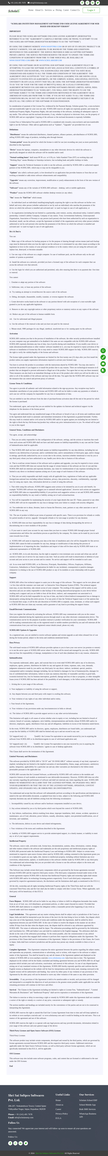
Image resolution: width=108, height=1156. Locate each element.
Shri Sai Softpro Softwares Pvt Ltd (49, 1153)
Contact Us (75, 10)
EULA (58, 1118)
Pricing (59, 10)
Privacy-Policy (62, 1114)
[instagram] (87, 3)
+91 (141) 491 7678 (18, 3)
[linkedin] (92, 3)
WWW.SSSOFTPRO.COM (51, 47)
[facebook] (82, 3)
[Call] (103, 357)
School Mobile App (87, 1105)
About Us (39, 10)
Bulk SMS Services (87, 1109)
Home (30, 10)
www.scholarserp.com (56, 958)
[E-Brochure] (103, 370)
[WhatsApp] (103, 350)
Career (66, 10)
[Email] (103, 363)
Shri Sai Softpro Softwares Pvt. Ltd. (26, 1098)
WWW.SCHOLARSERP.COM (50, 60)
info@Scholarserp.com (38, 3)
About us (59, 1105)
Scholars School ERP (88, 1100)
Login (90, 10)
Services (48, 10)
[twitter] (98, 3)
